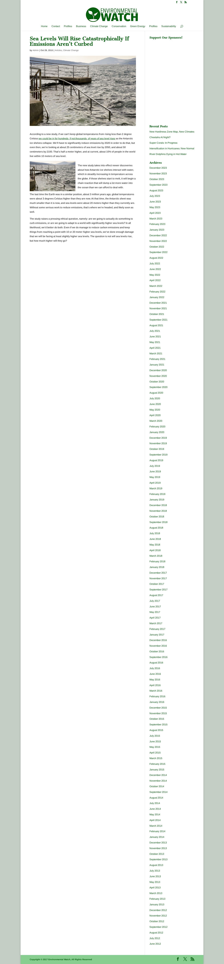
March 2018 (155, 556)
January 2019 (156, 499)
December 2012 (158, 910)
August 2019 (156, 460)
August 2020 (156, 392)
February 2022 (157, 291)
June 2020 (155, 404)
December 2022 (158, 235)
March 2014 (155, 825)
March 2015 (155, 758)
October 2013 (156, 854)
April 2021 (155, 348)
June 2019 (155, 471)
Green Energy (137, 26)
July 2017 (154, 601)
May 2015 (154, 747)
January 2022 (156, 297)
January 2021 (156, 364)
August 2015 (156, 730)
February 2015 (157, 764)
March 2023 (155, 218)
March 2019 (155, 488)
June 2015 (155, 741)
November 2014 (158, 780)
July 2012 (154, 938)
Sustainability (168, 26)
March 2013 (155, 893)
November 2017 (158, 578)
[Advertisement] (172, 60)
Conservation (119, 26)
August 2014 (156, 797)
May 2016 (154, 679)
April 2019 (155, 482)
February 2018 (157, 561)
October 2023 (156, 179)
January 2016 (156, 702)
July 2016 (154, 668)
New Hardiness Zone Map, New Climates (171, 131)
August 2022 (156, 258)
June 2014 (155, 809)
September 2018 (158, 522)
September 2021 (158, 319)
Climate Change (99, 26)
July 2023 (154, 196)
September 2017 (158, 589)
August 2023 (156, 190)
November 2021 (158, 308)
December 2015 (158, 707)
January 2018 (156, 567)
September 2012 (158, 927)
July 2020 (154, 398)
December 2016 (158, 640)
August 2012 (156, 932)
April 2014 (155, 820)
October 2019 (156, 449)
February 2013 (157, 899)
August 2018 (156, 527)
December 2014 (158, 775)
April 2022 (155, 280)
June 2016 (155, 674)
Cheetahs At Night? (160, 137)
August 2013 (156, 865)
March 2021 (155, 353)
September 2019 (158, 454)
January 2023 (156, 229)
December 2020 (158, 370)
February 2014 (157, 831)
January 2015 (156, 769)
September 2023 (158, 185)
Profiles (68, 26)
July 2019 (154, 466)
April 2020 (155, 415)
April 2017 (155, 617)
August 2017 (156, 595)
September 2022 (158, 252)
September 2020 (158, 387)
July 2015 (154, 735)
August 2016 (156, 662)
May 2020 (154, 409)
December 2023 (158, 168)
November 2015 (158, 713)
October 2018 (156, 516)
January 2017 (156, 634)
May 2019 (154, 477)
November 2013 (158, 848)
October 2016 (156, 651)
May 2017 (154, 612)
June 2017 (155, 606)
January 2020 (156, 432)
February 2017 (157, 629)
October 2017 (156, 584)
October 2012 (156, 921)
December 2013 (158, 842)
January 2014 (156, 837)
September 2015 (158, 724)
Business (81, 26)
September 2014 (158, 792)
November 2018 (158, 511)
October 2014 (156, 786)
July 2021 (154, 331)
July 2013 (154, 870)
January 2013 (156, 904)
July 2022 (154, 263)
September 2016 (158, 657)
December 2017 (158, 572)
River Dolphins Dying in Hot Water (168, 154)
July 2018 (154, 533)
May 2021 (154, 342)
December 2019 (158, 438)
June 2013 (155, 876)
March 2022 (155, 286)
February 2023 (157, 224)
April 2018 (155, 550)
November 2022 (158, 241)
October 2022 (156, 246)
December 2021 (158, 302)
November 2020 (158, 376)
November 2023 (158, 173)
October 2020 (156, 381)
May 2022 (154, 275)
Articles (58, 50)
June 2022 (155, 269)
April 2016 (155, 685)
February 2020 (157, 426)
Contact (56, 26)
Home (44, 26)
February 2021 (157, 359)
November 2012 (158, 915)
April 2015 (155, 752)
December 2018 (158, 505)
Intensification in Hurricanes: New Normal (171, 148)
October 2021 (156, 314)
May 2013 (154, 882)
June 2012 (155, 943)
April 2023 (155, 213)
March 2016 (155, 690)
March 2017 (155, 623)
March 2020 (155, 421)
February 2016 (157, 696)
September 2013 (158, 859)
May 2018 (154, 544)
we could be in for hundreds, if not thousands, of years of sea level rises (77, 138)
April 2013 (155, 887)
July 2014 (154, 803)
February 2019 (157, 494)
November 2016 (158, 646)
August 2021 (156, 325)
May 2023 (154, 207)
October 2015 (156, 719)
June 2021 (155, 336)
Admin (36, 50)
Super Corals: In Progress (163, 142)
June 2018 (155, 539)
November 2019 (158, 443)
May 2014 (154, 814)
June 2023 (155, 201)
